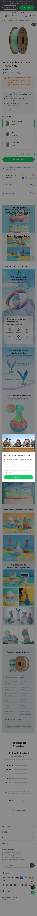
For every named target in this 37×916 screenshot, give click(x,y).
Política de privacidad (23, 471)
